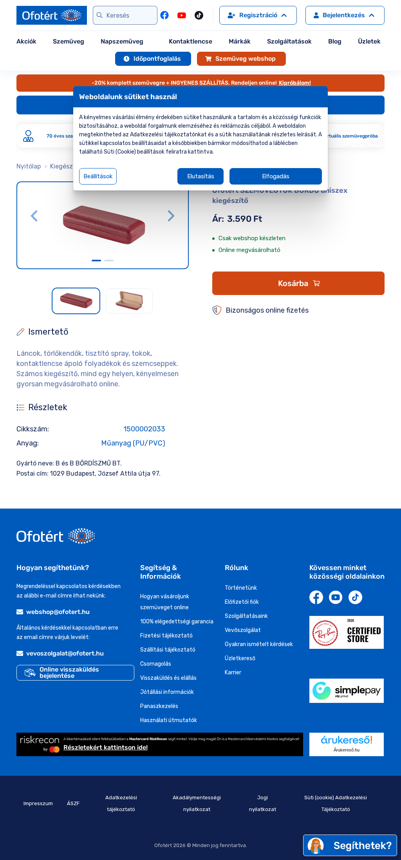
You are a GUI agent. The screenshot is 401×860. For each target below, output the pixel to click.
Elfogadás (275, 176)
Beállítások (97, 176)
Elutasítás (200, 176)
